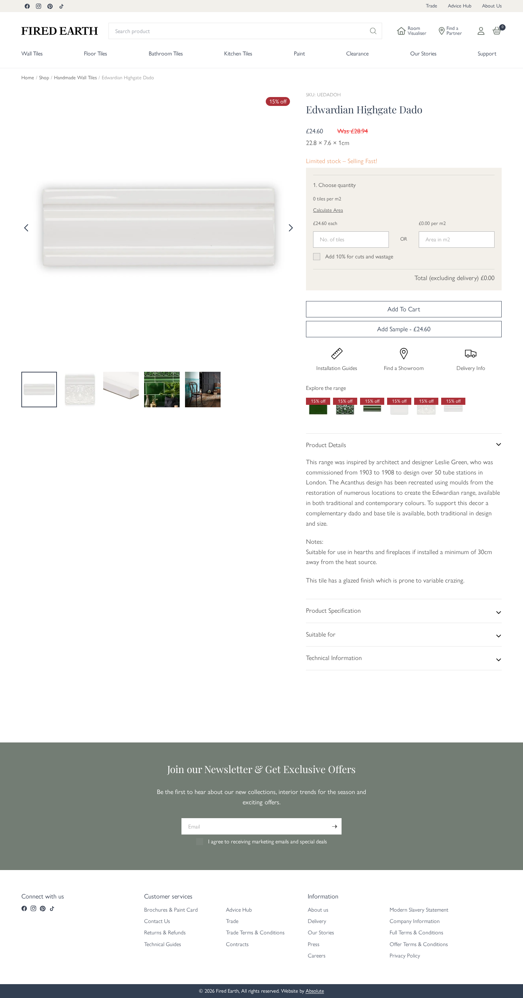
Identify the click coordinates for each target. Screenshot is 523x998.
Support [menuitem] (487, 53)
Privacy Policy (405, 955)
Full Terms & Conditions (416, 932)
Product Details (326, 445)
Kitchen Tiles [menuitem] (238, 53)
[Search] (373, 31)
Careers (317, 955)
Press (313, 944)
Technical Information (334, 658)
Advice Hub (459, 6)
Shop (44, 77)
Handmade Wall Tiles (75, 77)
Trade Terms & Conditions (255, 932)
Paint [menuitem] (299, 53)
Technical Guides (162, 944)
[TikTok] (61, 6)
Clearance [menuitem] (357, 53)
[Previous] (26, 228)
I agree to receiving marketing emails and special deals (267, 841)
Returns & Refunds (165, 932)
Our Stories (321, 932)
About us (318, 909)
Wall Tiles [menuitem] (32, 53)
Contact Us (157, 921)
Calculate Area (328, 210)
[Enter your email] (334, 826)
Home (27, 77)
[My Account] (481, 31)
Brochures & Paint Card (171, 909)
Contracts (237, 944)
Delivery (317, 921)
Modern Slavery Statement (419, 909)
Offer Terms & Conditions (419, 944)
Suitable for (321, 634)
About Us (492, 6)
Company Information (415, 921)
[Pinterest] (50, 6)
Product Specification (333, 611)
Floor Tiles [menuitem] (95, 53)
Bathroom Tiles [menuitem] (166, 53)
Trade (431, 6)
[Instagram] (38, 6)
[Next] (290, 228)
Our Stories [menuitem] (423, 53)
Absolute (315, 991)
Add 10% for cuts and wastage (359, 256)
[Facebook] (27, 6)
